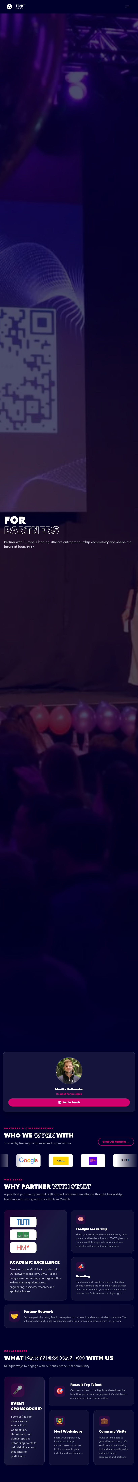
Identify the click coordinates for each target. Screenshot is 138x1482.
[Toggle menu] (128, 6)
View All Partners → (116, 1142)
